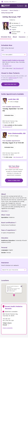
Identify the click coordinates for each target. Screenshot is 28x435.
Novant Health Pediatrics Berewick (13, 60)
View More (4, 211)
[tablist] (14, 37)
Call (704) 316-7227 (10, 84)
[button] (14, 295)
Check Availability (8, 328)
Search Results (14, 10)
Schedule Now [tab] (6, 37)
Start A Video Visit (14, 180)
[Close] (21, 286)
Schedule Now (8, 115)
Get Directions (6, 127)
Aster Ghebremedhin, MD (17, 133)
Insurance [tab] (22, 37)
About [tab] (15, 37)
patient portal (13, 77)
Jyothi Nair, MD (13, 99)
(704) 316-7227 (6, 66)
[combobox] (14, 54)
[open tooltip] (19, 23)
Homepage (4, 10)
